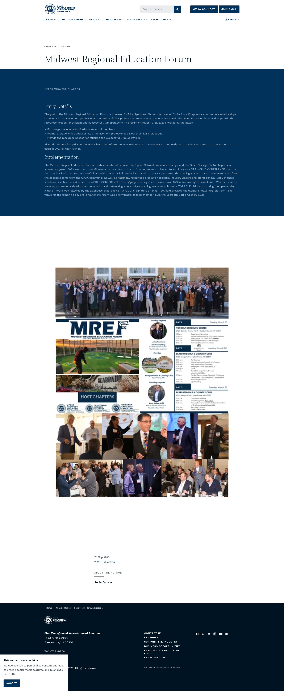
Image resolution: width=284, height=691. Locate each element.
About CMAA (160, 19)
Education (109, 561)
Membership (136, 19)
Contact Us (153, 633)
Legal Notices (155, 657)
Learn (49, 19)
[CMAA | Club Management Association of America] (60, 8)
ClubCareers (112, 19)
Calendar (151, 637)
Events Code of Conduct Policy (163, 652)
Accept (11, 683)
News (93, 19)
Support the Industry (160, 641)
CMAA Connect (204, 9)
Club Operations (71, 19)
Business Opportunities (162, 646)
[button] (177, 9)
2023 (97, 561)
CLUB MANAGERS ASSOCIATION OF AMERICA (162, 667)
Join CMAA (229, 9)
